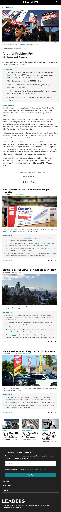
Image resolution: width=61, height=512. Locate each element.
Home (17, 172)
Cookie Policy (21, 505)
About (11, 505)
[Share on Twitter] (31, 176)
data (15, 397)
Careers (15, 505)
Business (8, 7)
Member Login (46, 505)
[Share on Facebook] (28, 176)
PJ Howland (7, 194)
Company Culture (27, 430)
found (14, 335)
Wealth (5, 490)
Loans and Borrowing (24, 353)
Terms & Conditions (32, 469)
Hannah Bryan (8, 48)
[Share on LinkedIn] (36, 176)
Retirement (45, 430)
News (21, 172)
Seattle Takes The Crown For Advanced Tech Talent (29, 270)
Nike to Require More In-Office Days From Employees (30, 435)
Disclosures (31, 505)
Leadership (6, 485)
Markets (4, 430)
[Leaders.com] (30, 2)
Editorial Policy (38, 505)
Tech (20, 272)
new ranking (18, 315)
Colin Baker (7, 353)
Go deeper (6, 260)
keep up (15, 407)
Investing (21, 194)
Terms (26, 505)
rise (29, 402)
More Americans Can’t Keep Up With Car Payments (28, 351)
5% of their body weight (44, 243)
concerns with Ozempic (43, 245)
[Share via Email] (33, 176)
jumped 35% (27, 238)
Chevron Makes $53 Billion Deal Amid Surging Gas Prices (10, 435)
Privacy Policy (43, 469)
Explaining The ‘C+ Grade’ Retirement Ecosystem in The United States (49, 436)
